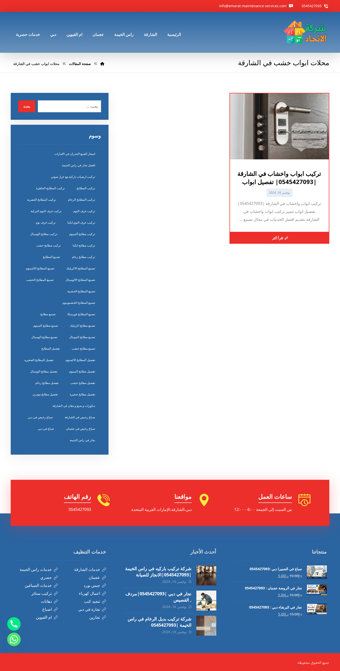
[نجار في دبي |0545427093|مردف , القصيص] (206, 600)
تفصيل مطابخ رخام (46, 383)
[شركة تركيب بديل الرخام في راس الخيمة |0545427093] (206, 626)
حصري (46, 577)
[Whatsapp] (14, 639)
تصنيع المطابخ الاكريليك (80, 268)
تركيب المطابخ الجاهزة (50, 188)
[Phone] (14, 624)
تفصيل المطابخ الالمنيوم (80, 360)
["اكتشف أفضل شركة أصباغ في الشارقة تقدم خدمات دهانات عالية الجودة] (306, 32)
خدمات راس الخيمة (36, 569)
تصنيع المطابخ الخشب (40, 280)
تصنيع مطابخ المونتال (82, 337)
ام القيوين (44, 617)
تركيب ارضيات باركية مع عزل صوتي (73, 177)
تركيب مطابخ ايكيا (84, 245)
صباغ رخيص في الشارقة (80, 417)
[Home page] (102, 63)
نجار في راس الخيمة (82, 440)
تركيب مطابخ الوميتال (43, 234)
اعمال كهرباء (89, 593)
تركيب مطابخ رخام (83, 257)
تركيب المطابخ (86, 188)
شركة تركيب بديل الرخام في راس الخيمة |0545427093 (159, 622)
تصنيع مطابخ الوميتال (44, 337)
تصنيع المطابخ (51, 257)
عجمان (94, 577)
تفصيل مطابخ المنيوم (82, 371)
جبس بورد (92, 585)
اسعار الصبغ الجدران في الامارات (75, 154)
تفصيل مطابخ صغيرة (82, 394)
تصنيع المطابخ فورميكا (81, 314)
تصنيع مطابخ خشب (83, 348)
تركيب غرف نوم (46, 222)
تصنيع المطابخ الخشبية (81, 291)
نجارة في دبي (89, 609)
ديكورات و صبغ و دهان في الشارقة (74, 406)
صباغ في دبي (46, 429)
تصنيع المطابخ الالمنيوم (40, 268)
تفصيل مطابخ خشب (82, 383)
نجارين (94, 617)
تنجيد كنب (92, 601)
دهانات (46, 601)
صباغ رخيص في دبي (40, 417)
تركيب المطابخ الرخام (81, 199)
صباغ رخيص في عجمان (80, 429)
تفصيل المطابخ (50, 348)
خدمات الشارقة (87, 569)
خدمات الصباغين (38, 585)
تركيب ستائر (41, 593)
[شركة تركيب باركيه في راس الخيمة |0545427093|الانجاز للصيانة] (206, 575)
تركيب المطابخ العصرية (41, 199)
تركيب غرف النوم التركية (46, 211)
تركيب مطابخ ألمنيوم (82, 234)
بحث (26, 106)
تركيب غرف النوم (84, 211)
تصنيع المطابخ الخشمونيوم (78, 303)
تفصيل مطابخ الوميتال (43, 371)
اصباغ (47, 609)
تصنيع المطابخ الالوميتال (80, 280)
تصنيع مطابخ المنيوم (45, 325)
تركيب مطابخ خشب (48, 245)
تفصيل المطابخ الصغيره (39, 360)
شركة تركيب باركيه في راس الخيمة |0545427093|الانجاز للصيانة (158, 571)
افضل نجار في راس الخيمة (78, 165)
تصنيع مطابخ (48, 314)
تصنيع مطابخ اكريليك (82, 325)
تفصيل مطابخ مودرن (45, 394)
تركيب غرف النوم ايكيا (81, 222)
